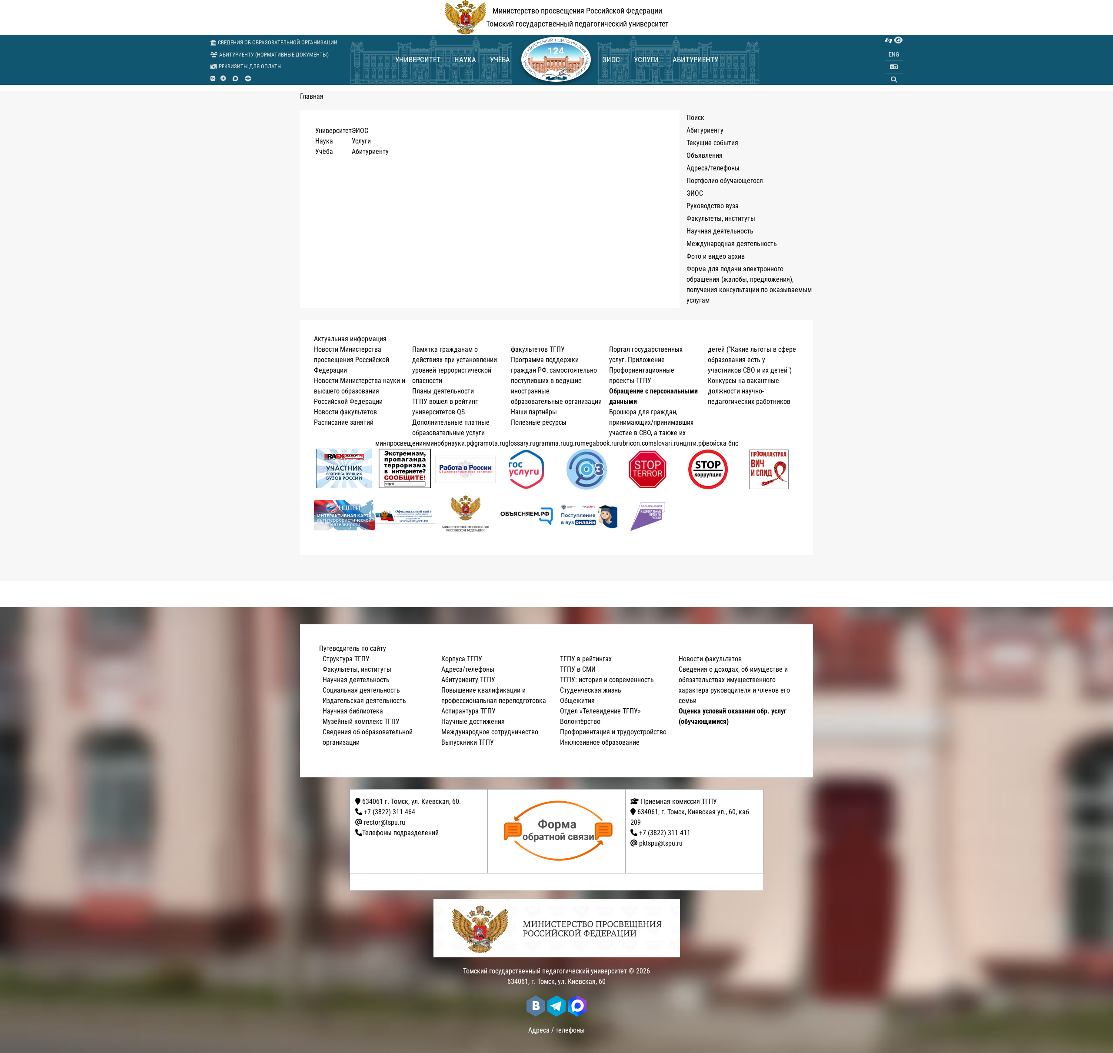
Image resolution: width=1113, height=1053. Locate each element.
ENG (894, 54)
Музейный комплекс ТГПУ (361, 721)
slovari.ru (666, 443)
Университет (417, 59)
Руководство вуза (712, 206)
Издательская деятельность (364, 700)
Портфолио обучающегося (724, 181)
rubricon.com (635, 443)
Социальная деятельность (361, 690)
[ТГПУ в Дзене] (248, 78)
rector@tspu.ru (384, 822)
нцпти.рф (693, 443)
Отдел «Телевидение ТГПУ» (600, 711)
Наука (465, 59)
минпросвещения (400, 443)
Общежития (577, 700)
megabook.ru (598, 443)
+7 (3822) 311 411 (664, 833)
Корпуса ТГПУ (461, 659)
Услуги (646, 59)
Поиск (695, 117)
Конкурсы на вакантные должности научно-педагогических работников (749, 391)
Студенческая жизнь (590, 690)
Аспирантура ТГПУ (468, 711)
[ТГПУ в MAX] (235, 78)
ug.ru (573, 443)
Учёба (500, 59)
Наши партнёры (534, 412)
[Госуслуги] (526, 469)
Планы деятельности (443, 391)
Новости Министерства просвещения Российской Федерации (351, 359)
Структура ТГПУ (346, 659)
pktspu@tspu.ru (661, 843)
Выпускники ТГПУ (467, 742)
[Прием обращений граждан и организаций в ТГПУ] (559, 831)
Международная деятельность (731, 244)
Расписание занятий (343, 422)
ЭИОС (611, 59)
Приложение (646, 360)
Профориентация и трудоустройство (613, 732)
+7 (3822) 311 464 (389, 812)
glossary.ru (520, 443)
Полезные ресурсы (538, 422)
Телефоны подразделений (400, 833)
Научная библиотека (353, 711)
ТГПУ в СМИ (578, 669)
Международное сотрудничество (489, 732)
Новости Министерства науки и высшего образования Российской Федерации (359, 391)
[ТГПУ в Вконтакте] (212, 78)
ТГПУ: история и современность (607, 680)
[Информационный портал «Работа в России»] (465, 469)
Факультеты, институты (720, 218)
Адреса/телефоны (713, 168)
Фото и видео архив (715, 256)
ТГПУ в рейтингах (586, 659)
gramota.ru (489, 443)
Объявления (704, 155)
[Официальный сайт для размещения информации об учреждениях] (405, 515)
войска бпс (722, 443)
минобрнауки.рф (450, 443)
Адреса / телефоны (556, 1030)
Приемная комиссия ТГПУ (678, 801)
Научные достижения (473, 721)
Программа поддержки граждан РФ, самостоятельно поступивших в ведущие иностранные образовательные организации (556, 381)
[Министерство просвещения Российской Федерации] (465, 515)
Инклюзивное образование (600, 742)
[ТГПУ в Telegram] (223, 78)
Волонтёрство (580, 721)
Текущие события (712, 143)
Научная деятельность (719, 231)
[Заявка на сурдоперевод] (888, 40)
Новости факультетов (345, 412)
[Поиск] (894, 79)
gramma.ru (551, 443)
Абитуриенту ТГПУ (468, 680)
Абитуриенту (695, 59)
